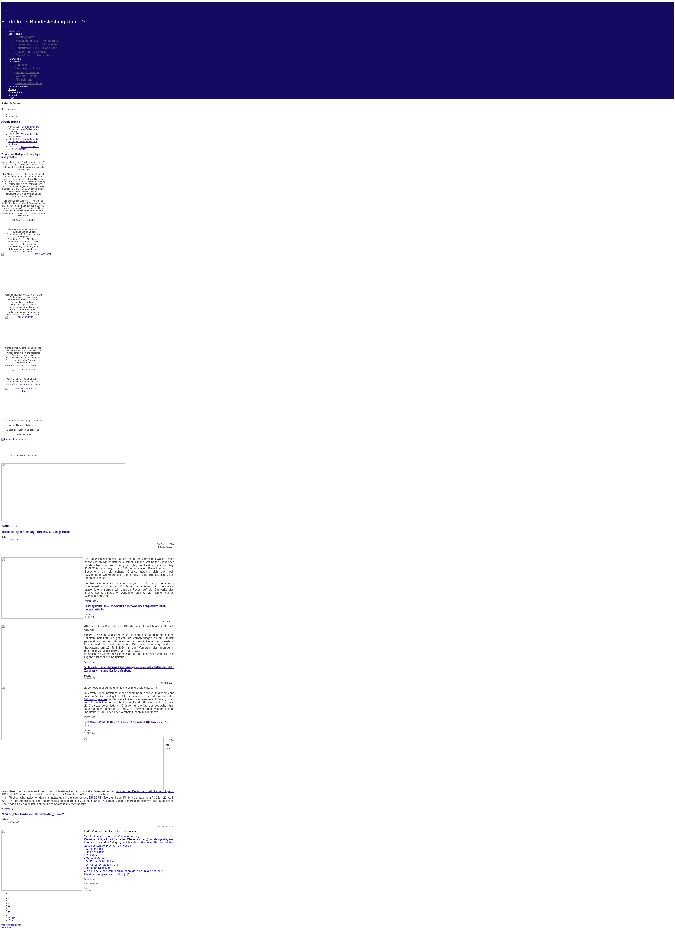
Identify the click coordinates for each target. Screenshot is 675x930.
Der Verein (14, 61)
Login (11, 10)
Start (86, 888)
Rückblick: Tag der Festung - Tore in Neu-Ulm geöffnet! (35, 532)
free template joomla (11, 925)
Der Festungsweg (18, 86)
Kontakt (12, 95)
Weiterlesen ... (91, 601)
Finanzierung (23, 79)
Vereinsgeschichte (27, 68)
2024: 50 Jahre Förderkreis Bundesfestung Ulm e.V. (32, 814)
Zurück (87, 891)
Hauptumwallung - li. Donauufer (36, 48)
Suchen (5, 109)
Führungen (14, 58)
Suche (11, 13)
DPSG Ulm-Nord (100, 797)
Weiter (11, 918)
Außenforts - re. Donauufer (33, 55)
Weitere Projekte (26, 76)
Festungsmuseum (27, 72)
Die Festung (15, 33)
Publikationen (15, 92)
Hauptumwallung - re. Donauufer (36, 44)
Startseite (13, 31)
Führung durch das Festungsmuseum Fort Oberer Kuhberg (23, 129)
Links (11, 97)
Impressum (13, 15)
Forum (12, 89)
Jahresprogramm (95, 699)
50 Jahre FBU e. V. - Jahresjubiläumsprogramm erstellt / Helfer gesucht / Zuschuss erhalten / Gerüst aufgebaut (129, 669)
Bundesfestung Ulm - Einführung (36, 40)
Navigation (6, 26)
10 (9, 915)
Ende (11, 920)
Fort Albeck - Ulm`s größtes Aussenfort (23, 147)
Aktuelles (21, 64)
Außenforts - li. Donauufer (32, 51)
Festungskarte (24, 37)
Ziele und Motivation (28, 83)
